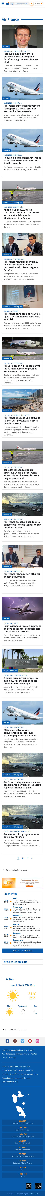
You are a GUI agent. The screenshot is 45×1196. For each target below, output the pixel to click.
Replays (9, 1050)
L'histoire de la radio (10, 1066)
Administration (8, 1078)
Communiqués (21, 1054)
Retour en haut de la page (16, 870)
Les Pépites (32, 1054)
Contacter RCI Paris (9, 1070)
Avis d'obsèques (8, 1054)
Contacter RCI (24, 1066)
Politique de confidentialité (13, 1074)
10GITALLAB (34, 1194)
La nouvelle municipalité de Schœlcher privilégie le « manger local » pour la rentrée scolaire (26, 919)
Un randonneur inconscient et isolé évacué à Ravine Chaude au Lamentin (26, 936)
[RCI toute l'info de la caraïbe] (7, 3)
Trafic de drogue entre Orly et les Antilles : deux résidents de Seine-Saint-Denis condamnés (27, 902)
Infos (4, 1050)
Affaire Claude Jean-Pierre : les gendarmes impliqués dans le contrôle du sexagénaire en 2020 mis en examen (27, 928)
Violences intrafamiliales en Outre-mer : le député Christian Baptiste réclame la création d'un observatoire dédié (27, 911)
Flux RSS (5, 1058)
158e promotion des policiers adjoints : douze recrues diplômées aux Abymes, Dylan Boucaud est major (27, 944)
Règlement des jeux (22, 1078)
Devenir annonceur (25, 1070)
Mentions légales (31, 1074)
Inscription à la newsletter (23, 1050)
